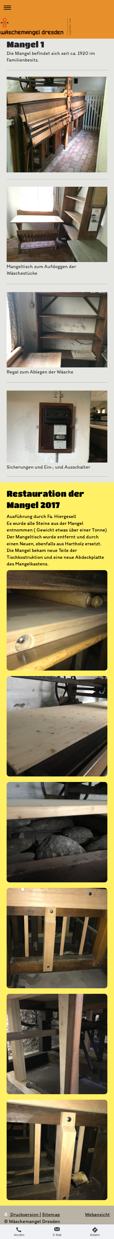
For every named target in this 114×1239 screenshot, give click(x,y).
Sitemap (51, 1214)
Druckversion (24, 1214)
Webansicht (97, 1214)
